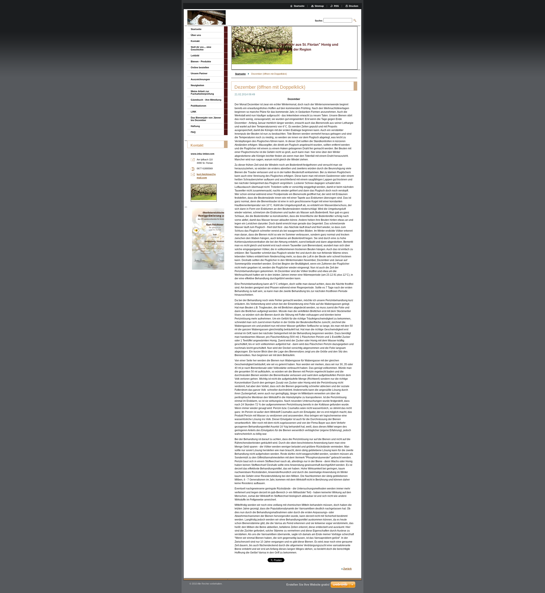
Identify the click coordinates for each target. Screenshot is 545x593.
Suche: (319, 20)
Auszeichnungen (200, 79)
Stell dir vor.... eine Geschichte (201, 48)
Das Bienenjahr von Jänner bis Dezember (206, 118)
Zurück (347, 568)
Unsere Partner (199, 73)
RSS (336, 6)
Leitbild (195, 55)
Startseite (240, 74)
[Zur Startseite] (206, 18)
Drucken (353, 6)
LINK (193, 111)
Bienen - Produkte (201, 61)
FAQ (193, 132)
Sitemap (319, 6)
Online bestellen (200, 67)
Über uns (196, 35)
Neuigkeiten (197, 85)
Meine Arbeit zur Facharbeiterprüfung (202, 92)
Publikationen (198, 105)
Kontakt (195, 41)
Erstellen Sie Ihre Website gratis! (308, 584)
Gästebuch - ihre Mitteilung (206, 99)
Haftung (195, 126)
